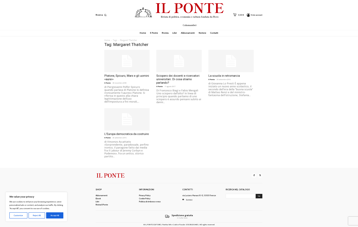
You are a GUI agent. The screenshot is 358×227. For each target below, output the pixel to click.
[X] (260, 175)
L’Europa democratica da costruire (126, 134)
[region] (36, 206)
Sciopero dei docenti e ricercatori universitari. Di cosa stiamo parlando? (178, 79)
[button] (102, 15)
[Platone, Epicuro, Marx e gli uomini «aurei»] (127, 61)
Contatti (187, 189)
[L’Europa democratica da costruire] (127, 119)
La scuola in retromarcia (224, 75)
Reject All (37, 215)
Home (107, 40)
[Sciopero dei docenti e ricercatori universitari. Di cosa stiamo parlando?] (179, 61)
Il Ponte (107, 83)
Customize (18, 215)
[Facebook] (254, 175)
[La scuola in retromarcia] (231, 61)
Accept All (55, 215)
